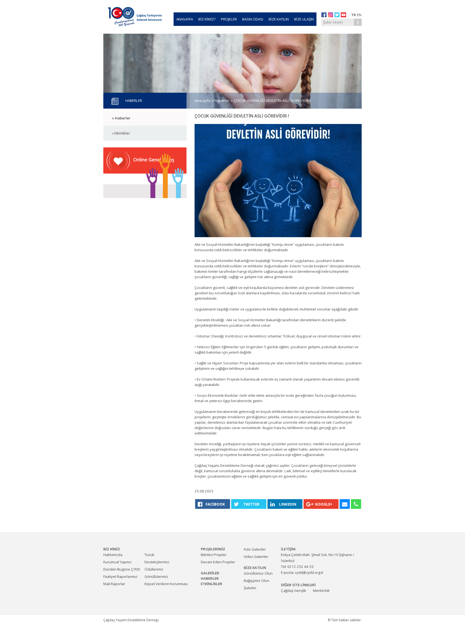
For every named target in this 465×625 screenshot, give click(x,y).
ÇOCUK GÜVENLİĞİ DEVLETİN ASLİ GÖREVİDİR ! (272, 100)
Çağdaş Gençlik (293, 590)
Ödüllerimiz (154, 569)
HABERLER (210, 578)
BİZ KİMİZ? (207, 19)
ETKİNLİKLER (211, 583)
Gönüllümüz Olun (258, 573)
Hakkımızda (112, 554)
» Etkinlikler (121, 133)
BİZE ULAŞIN (304, 19)
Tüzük (149, 554)
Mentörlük (321, 590)
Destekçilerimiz (157, 562)
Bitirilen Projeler (214, 554)
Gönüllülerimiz (156, 576)
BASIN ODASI (252, 19)
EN (359, 14)
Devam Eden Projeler (218, 562)
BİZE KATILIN (279, 19)
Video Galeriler (256, 556)
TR (353, 14)
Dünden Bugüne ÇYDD (121, 569)
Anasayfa (202, 100)
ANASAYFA (184, 19)
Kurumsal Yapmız (117, 562)
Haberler (222, 100)
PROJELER (229, 19)
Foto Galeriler (255, 549)
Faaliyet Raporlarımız (120, 576)
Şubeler (250, 587)
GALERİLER (210, 573)
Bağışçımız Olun (256, 580)
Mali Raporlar (114, 583)
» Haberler (121, 118)
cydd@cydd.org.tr (309, 572)
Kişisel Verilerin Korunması (166, 583)
